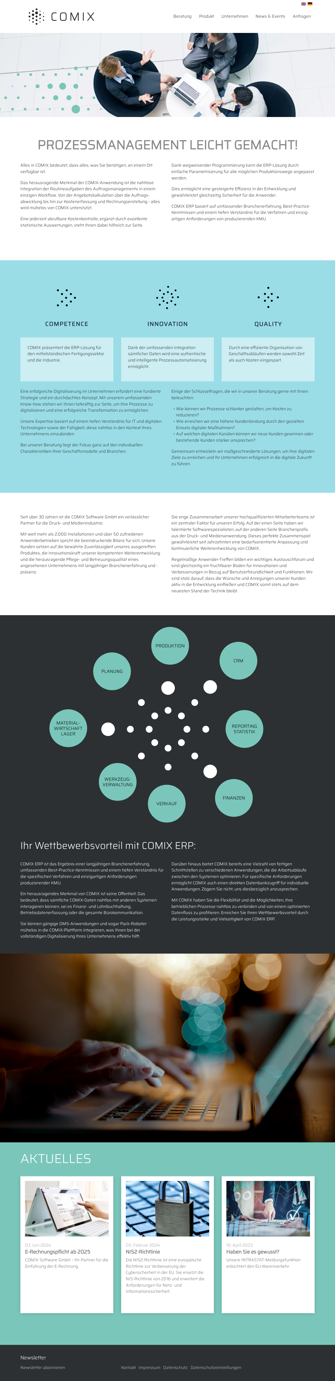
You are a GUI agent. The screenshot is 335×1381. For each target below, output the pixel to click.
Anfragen (302, 16)
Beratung (182, 16)
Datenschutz (175, 1367)
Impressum (149, 1367)
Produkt (206, 16)
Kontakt (128, 1367)
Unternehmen (234, 16)
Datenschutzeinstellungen (216, 1367)
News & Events (270, 16)
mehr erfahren (42, 1277)
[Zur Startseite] (61, 16)
